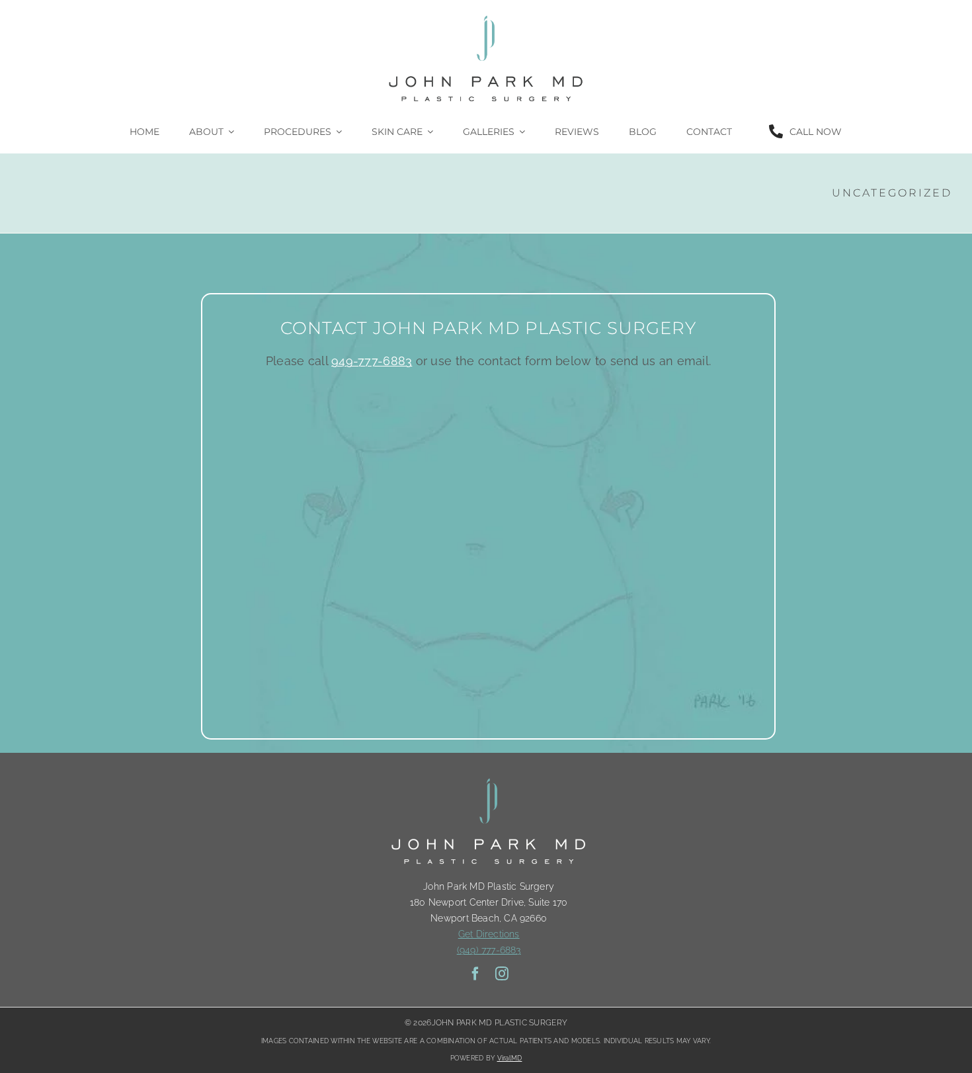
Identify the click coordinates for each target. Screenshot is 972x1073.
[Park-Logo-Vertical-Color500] (486, 15)
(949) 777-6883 (489, 950)
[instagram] (501, 973)
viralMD (509, 1058)
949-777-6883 (371, 361)
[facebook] (475, 973)
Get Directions (489, 934)
